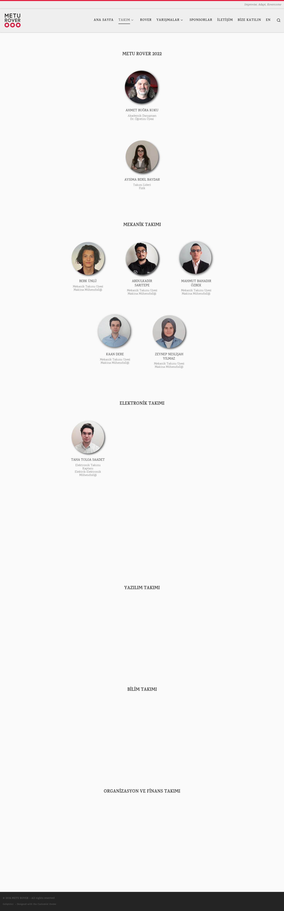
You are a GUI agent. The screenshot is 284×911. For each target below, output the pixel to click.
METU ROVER (20, 898)
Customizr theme (47, 904)
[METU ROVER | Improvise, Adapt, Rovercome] (12, 21)
